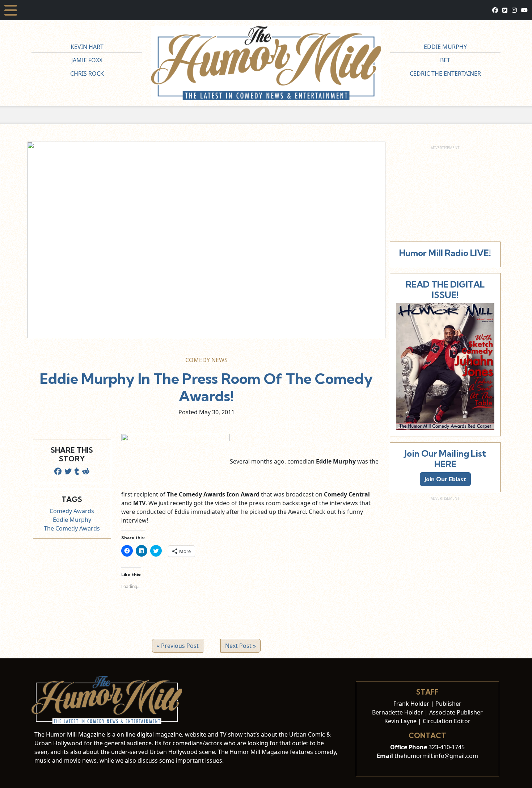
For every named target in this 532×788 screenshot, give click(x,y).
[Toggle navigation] (10, 10)
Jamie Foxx (86, 60)
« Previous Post (178, 646)
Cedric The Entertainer (445, 73)
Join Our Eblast (445, 479)
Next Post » (240, 646)
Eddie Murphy (445, 47)
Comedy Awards (72, 511)
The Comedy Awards (72, 528)
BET (445, 60)
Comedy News (206, 360)
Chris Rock (87, 73)
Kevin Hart (87, 47)
